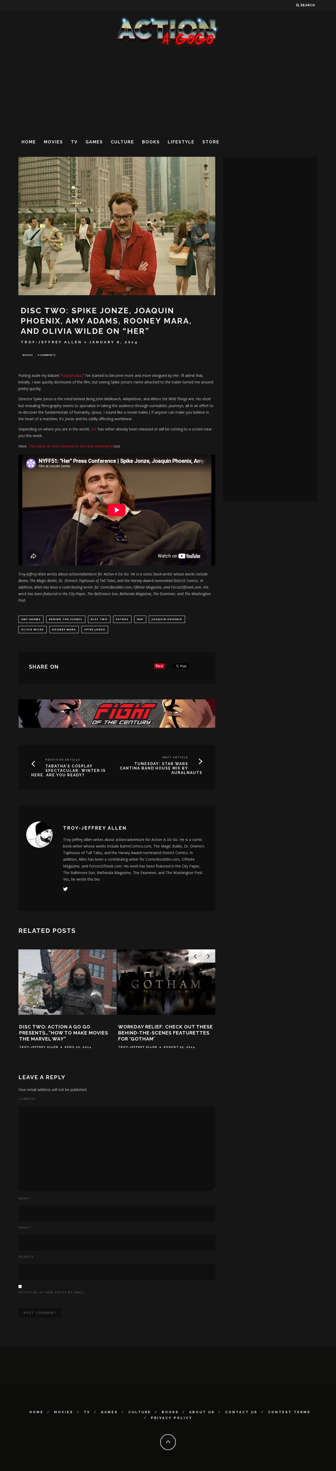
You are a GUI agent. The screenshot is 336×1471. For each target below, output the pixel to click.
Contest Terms (289, 1412)
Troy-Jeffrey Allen (51, 342)
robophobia (72, 375)
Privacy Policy (171, 1418)
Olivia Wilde (32, 629)
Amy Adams (31, 619)
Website (26, 1257)
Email (24, 1227)
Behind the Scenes (65, 619)
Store (210, 141)
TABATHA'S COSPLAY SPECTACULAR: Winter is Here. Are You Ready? (68, 770)
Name (24, 1198)
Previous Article (62, 759)
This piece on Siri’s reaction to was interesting (70, 446)
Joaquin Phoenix (167, 619)
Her (140, 619)
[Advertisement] (168, 91)
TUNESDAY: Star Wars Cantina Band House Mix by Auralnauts (161, 768)
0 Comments (47, 355)
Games (94, 141)
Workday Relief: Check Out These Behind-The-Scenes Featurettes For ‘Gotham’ (165, 1033)
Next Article (175, 757)
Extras (122, 619)
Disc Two (99, 619)
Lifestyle (181, 141)
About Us (202, 1412)
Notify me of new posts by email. (52, 1292)
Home (29, 141)
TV (74, 141)
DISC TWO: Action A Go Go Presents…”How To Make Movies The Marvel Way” (63, 1033)
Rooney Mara (64, 629)
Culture (122, 141)
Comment (27, 1099)
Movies (53, 141)
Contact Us (241, 1412)
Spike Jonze (94, 629)
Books (151, 141)
